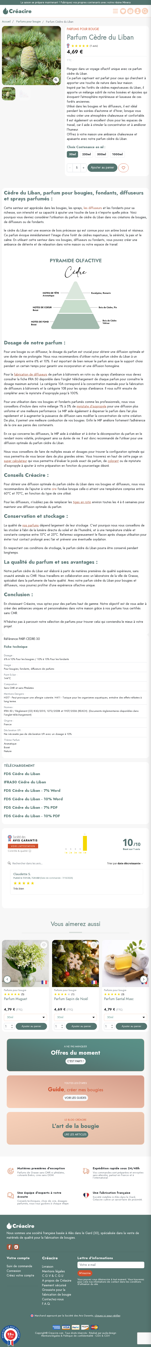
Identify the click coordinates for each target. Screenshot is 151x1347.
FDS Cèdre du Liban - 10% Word (33, 799)
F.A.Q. (46, 1304)
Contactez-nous (53, 1299)
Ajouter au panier (102, 167)
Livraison (47, 1266)
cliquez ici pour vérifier (107, 1315)
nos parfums (30, 525)
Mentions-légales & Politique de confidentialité (67, 1335)
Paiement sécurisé (54, 1285)
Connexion (14, 1271)
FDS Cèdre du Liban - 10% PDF (32, 816)
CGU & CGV (102, 1335)
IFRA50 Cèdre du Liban (25, 782)
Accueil (6, 21)
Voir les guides (75, 1098)
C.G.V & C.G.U (52, 1276)
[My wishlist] (123, 11)
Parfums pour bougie (28, 21)
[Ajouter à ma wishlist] (123, 168)
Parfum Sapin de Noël (71, 998)
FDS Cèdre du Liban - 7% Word (32, 790)
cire (54, 489)
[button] (145, 11)
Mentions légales (53, 1271)
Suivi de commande (19, 1266)
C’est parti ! (75, 1061)
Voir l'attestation (23, 846)
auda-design (109, 1333)
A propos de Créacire (56, 1280)
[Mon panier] (130, 11)
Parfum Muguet (15, 998)
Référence (11, 639)
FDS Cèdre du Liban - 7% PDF (31, 807)
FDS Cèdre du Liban (22, 773)
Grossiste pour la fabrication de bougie (56, 1292)
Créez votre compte (20, 1275)
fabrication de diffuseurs (30, 374)
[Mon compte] (137, 11)
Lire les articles (75, 1134)
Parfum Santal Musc (119, 998)
